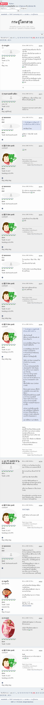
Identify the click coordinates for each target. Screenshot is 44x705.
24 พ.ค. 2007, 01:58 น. (27, 214)
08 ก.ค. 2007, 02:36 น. (27, 546)
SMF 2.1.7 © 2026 (16, 702)
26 (5, 40)
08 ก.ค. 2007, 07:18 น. (27, 581)
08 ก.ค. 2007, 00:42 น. (27, 461)
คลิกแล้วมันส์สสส (26, 606)
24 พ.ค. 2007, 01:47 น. (27, 145)
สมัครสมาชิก (32, 6)
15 (24, 38)
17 (29, 38)
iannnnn (7, 117)
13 (20, 38)
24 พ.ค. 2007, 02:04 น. (27, 255)
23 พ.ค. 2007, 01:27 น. (27, 117)
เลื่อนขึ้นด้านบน (5, 693)
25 (3, 40)
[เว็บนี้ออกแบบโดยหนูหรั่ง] (2, 610)
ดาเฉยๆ (6, 618)
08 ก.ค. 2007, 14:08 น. (27, 650)
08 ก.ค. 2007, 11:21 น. (27, 618)
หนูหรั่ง (6, 581)
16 (27, 38)
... (16, 38)
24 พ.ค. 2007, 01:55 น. (27, 186)
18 (31, 38)
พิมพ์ (42, 34)
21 (38, 38)
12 (18, 38)
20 (36, 38)
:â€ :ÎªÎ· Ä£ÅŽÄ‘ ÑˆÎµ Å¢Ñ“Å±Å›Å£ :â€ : (11, 462)
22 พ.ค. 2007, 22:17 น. (27, 45)
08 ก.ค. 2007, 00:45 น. (27, 505)
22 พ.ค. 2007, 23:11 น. (27, 93)
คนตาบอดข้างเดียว (10, 94)
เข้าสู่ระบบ (22, 6)
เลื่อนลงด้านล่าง (4, 37)
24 (1, 40)
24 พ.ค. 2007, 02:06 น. (27, 283)
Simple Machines (28, 702)
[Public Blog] (2, 178)
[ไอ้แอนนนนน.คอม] (2, 140)
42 (9, 40)
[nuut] (2, 109)
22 (41, 38)
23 (43, 38)
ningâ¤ (6, 45)
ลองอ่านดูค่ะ (26, 509)
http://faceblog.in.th (36, 165)
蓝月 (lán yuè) (9, 145)
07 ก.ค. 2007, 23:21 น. (27, 324)
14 (22, 38)
